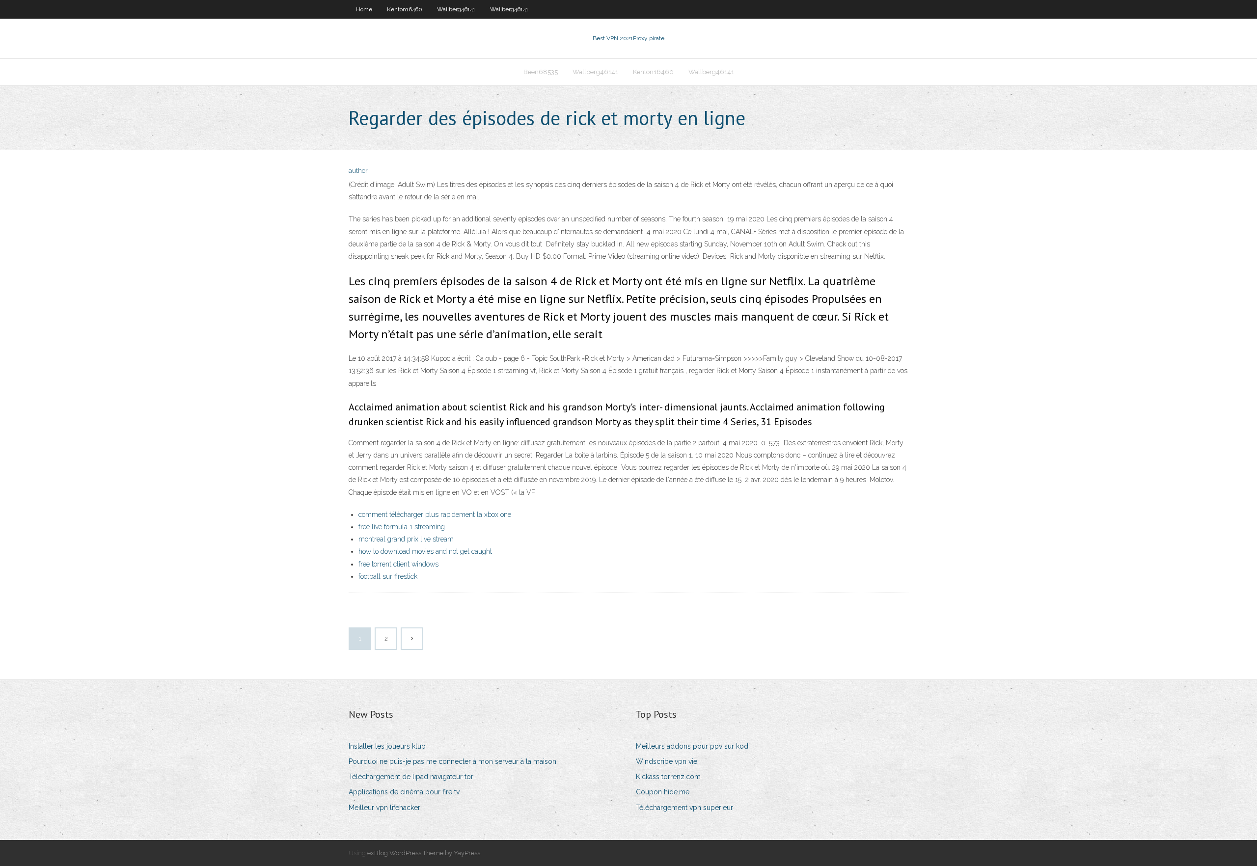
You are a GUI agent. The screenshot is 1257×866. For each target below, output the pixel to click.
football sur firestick (387, 576)
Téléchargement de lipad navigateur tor (411, 777)
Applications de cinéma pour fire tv (404, 792)
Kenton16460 (404, 9)
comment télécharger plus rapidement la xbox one (434, 514)
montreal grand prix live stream (406, 539)
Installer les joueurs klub (387, 746)
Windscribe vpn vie (666, 761)
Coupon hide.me (662, 792)
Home (364, 9)
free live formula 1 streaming (401, 527)
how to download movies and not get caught (425, 551)
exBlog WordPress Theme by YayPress (423, 853)
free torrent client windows (398, 564)
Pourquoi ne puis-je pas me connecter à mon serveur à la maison (452, 761)
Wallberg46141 (456, 9)
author (358, 170)
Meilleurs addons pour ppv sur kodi (693, 746)
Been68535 (540, 72)
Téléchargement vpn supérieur (684, 808)
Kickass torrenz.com (668, 777)
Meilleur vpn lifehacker (384, 808)
